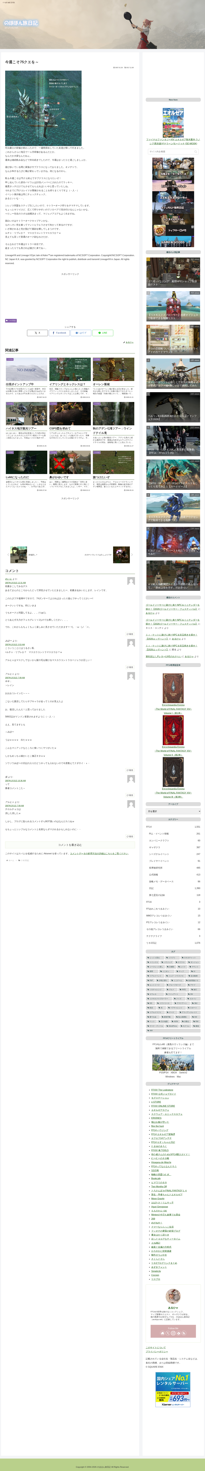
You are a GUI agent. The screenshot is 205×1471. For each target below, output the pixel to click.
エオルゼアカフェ (160, 1110)
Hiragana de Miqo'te (161, 1162)
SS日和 (155, 1170)
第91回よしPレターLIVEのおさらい (163, 656)
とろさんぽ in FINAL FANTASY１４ (169, 1190)
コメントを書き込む (70, 844)
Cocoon (155, 1275)
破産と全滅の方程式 (161, 1247)
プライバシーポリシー (157, 1351)
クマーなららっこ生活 (162, 1227)
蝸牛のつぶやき (159, 1255)
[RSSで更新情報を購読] (183, 1333)
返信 (131, 634)
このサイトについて (156, 1347)
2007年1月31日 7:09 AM (15, 678)
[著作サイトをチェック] (162, 1333)
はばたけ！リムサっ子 (162, 1202)
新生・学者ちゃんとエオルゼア (167, 1194)
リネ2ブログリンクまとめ (164, 1263)
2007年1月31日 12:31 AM (15, 583)
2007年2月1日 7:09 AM (14, 806)
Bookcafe (156, 1178)
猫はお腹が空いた (160, 1122)
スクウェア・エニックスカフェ (167, 1114)
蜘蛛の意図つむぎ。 (161, 1174)
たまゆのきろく (159, 1146)
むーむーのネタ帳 (160, 1158)
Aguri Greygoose (159, 1207)
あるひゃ (150, 613)
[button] (195, 151)
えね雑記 (155, 1243)
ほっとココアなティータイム (165, 1239)
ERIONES (156, 1118)
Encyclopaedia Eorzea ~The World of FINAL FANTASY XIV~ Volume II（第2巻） (173, 751)
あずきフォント (159, 1267)
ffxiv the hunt (157, 1126)
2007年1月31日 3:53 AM (15, 645)
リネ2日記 (12, 321)
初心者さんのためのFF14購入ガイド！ (170, 1154)
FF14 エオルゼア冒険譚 (163, 1134)
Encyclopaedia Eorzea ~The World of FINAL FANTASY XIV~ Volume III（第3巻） (173, 793)
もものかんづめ (159, 1211)
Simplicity (156, 1271)
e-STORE (156, 1102)
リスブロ (155, 1279)
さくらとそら (158, 1259)
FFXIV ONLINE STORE (163, 1106)
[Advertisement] (70, 295)
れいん (8, 579)
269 (153, 1219)
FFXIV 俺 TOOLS (160, 1150)
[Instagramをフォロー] (173, 1333)
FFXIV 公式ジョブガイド (163, 1094)
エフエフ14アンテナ (161, 1138)
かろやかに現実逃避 (161, 1251)
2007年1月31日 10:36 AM (15, 781)
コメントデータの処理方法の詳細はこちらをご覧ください (99, 853)
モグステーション (160, 1098)
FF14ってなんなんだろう (164, 1166)
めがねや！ (156, 1223)
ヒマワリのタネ (159, 1182)
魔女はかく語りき (160, 1235)
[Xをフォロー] (167, 1333)
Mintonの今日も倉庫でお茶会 (165, 1215)
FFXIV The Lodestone (162, 1090)
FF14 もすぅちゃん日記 (163, 1142)
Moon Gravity (157, 1198)
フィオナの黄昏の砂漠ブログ (165, 1231)
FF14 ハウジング (159, 1130)
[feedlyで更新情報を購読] (178, 1333)
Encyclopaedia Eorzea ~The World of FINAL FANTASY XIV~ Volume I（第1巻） (173, 709)
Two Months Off (159, 1186)
